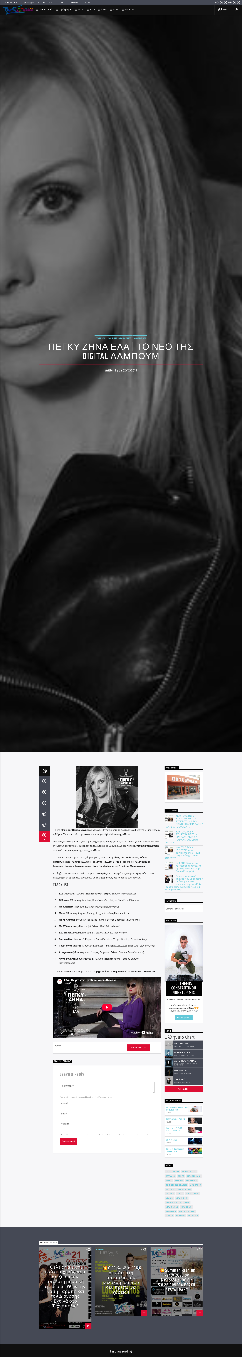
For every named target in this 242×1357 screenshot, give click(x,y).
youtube (180, 1216)
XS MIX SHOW (172, 1140)
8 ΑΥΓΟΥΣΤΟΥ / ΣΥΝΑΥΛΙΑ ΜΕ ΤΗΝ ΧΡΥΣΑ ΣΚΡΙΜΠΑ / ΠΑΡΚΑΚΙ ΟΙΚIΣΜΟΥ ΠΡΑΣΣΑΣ (181, 837)
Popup (225, 10)
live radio (195, 1185)
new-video (181, 1198)
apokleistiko (189, 1172)
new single (172, 1207)
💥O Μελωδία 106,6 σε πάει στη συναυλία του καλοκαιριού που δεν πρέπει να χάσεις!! (121, 1280)
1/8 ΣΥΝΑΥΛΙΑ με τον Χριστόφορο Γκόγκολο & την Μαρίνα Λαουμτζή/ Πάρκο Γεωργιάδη (189, 867)
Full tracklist (183, 1089)
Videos (64, 2)
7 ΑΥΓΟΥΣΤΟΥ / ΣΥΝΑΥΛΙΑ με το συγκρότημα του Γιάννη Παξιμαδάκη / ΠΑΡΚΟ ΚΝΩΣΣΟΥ (183, 853)
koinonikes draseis (176, 1185)
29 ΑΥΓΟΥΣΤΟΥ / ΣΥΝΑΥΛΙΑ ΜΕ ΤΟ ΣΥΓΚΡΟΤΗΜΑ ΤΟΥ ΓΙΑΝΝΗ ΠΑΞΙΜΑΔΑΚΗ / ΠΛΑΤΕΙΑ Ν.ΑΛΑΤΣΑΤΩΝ (184, 821)
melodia (170, 1189)
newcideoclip (173, 1202)
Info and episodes (184, 1017)
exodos (179, 1180)
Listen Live (88, 2)
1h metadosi (172, 1172)
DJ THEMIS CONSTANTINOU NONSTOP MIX (177, 1109)
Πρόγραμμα (28, 2)
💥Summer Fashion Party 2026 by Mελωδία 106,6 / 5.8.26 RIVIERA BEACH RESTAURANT (177, 1280)
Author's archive (138, 1047)
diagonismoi (194, 1176)
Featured (100, 338)
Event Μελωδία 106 (161, 1249)
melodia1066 (184, 1189)
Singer (169, 1216)
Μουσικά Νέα (140, 338)
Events (75, 2)
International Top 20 (175, 1119)
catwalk (170, 1176)
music (180, 1194)
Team (53, 2)
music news (192, 1194)
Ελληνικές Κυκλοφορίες (119, 338)
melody (170, 1194)
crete (181, 1176)
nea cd (169, 1198)
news (186, 1202)
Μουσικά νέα (11, 2)
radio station (187, 1211)
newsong (171, 1211)
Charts (42, 2)
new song (186, 1207)
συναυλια (193, 1216)
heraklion (191, 1180)
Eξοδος (44, 1249)
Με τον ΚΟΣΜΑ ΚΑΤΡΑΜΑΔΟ (174, 1130)
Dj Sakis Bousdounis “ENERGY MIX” (175, 1150)
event (169, 1180)
